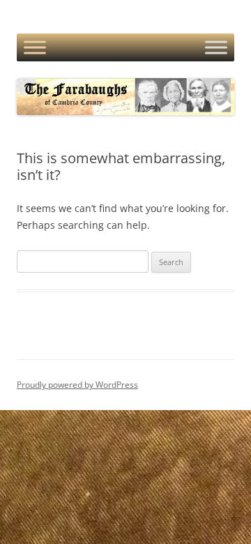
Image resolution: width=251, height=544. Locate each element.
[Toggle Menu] (35, 47)
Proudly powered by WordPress (77, 385)
